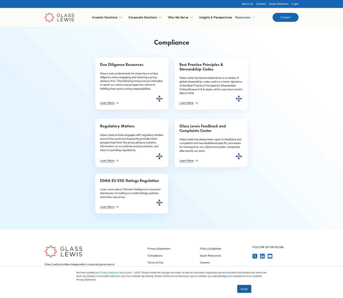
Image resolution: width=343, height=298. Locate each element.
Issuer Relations (278, 4)
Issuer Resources (210, 255)
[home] (59, 17)
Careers (261, 4)
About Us (247, 4)
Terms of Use (155, 262)
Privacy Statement (109, 272)
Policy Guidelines (210, 248)
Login (295, 4)
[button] (107, 17)
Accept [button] (244, 288)
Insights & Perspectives (215, 17)
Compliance (154, 255)
